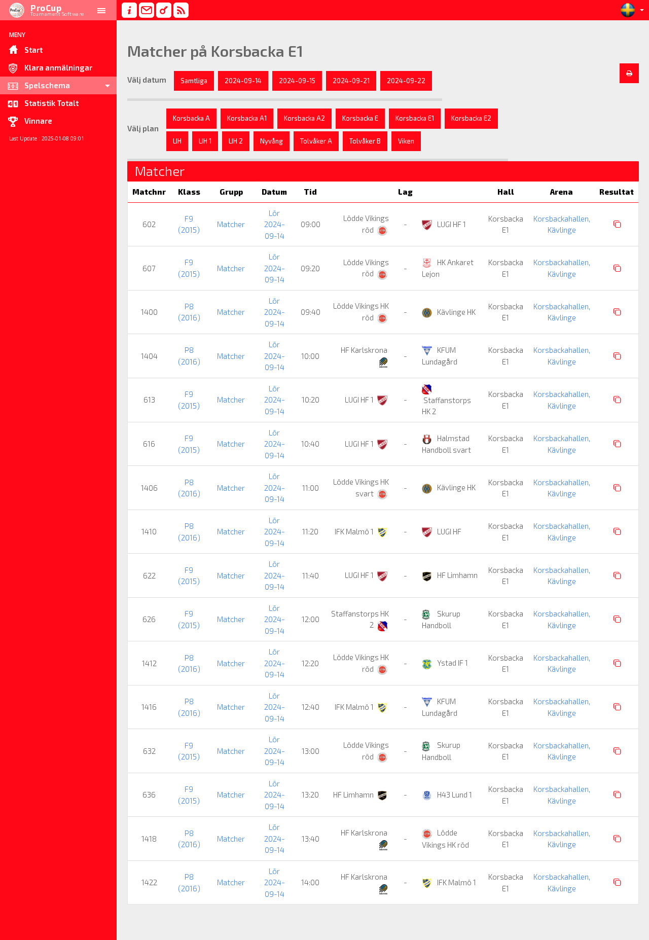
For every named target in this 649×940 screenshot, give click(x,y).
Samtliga (194, 81)
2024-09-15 (297, 81)
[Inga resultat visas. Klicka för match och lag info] (617, 224)
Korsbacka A (191, 118)
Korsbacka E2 (471, 118)
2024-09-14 (243, 81)
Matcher (231, 224)
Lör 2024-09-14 (274, 224)
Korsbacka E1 (414, 118)
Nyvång (271, 141)
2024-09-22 (406, 81)
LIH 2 (236, 141)
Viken (406, 141)
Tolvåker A (316, 141)
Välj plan (143, 128)
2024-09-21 (351, 81)
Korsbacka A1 (247, 118)
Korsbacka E (360, 118)
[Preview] (629, 73)
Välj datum (146, 79)
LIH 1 (205, 141)
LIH (177, 141)
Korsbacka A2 (304, 118)
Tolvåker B (365, 141)
